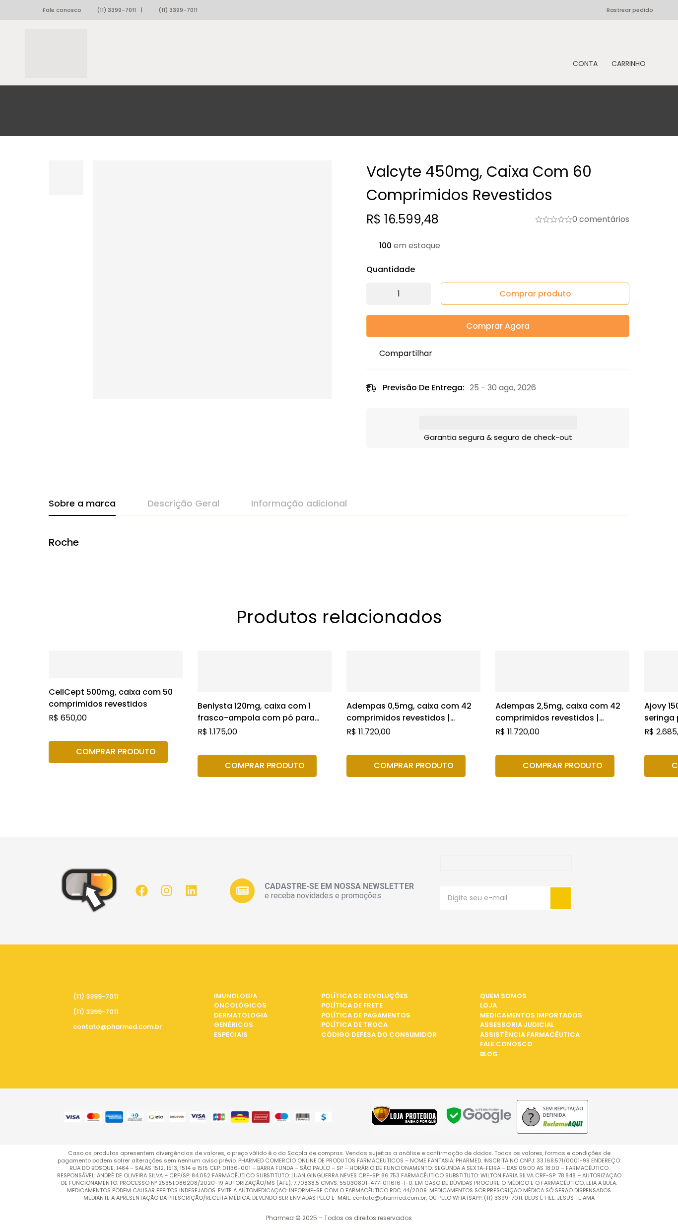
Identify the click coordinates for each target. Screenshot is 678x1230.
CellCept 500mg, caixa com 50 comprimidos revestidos (111, 698)
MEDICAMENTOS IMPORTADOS (531, 1015)
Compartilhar (405, 353)
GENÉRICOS (233, 1024)
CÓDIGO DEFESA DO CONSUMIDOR (379, 1034)
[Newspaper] (242, 890)
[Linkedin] (191, 890)
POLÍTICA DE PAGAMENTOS (365, 1015)
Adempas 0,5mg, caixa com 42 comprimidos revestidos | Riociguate (409, 717)
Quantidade (390, 269)
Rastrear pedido (630, 10)
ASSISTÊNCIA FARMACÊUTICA (530, 1034)
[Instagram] (166, 890)
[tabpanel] (339, 548)
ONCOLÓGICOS (240, 1005)
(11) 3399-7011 (116, 10)
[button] (108, 752)
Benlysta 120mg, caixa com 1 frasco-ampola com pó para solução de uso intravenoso (256, 717)
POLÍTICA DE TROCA (354, 1024)
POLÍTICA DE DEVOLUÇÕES (364, 996)
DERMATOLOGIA (241, 1015)
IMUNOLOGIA (235, 996)
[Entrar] (585, 54)
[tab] (82, 504)
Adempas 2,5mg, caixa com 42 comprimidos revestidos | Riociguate (557, 717)
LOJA (488, 1005)
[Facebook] (141, 890)
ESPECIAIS (231, 1034)
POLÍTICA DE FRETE (352, 1005)
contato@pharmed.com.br (117, 1026)
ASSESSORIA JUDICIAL (517, 1024)
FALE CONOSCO (506, 1044)
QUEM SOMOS (503, 996)
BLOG (489, 1054)
